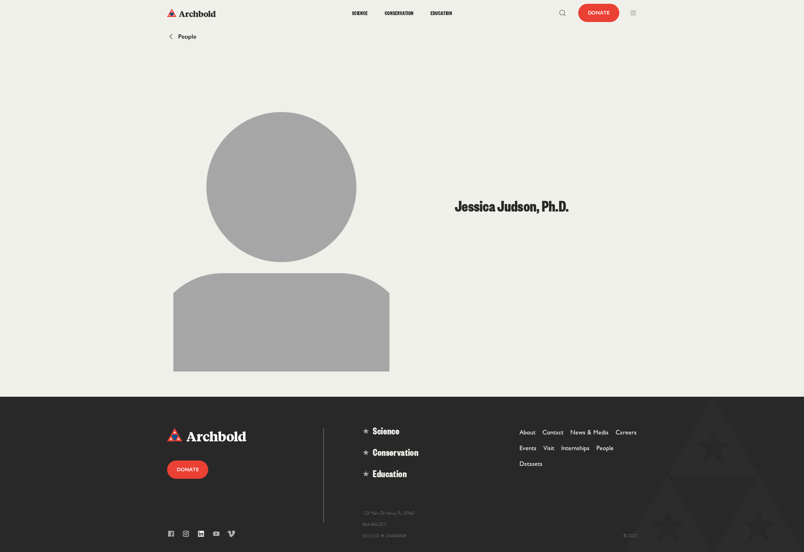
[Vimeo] (231, 534)
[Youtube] (216, 534)
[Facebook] (171, 534)
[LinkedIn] (201, 534)
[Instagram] (186, 534)
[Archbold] (226, 13)
